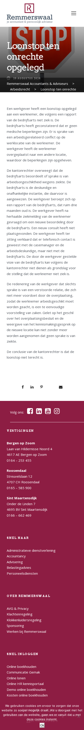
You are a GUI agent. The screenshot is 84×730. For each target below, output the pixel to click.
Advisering (15, 562)
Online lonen (16, 678)
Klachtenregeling (19, 614)
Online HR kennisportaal (25, 683)
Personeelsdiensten (22, 573)
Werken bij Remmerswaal (26, 631)
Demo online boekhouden (26, 689)
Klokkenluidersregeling (24, 620)
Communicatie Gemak (23, 672)
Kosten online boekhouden (27, 695)
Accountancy (16, 556)
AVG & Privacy (18, 608)
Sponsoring (15, 625)
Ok (42, 725)
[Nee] (78, 716)
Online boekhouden (21, 666)
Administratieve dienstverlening (31, 550)
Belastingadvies (19, 567)
